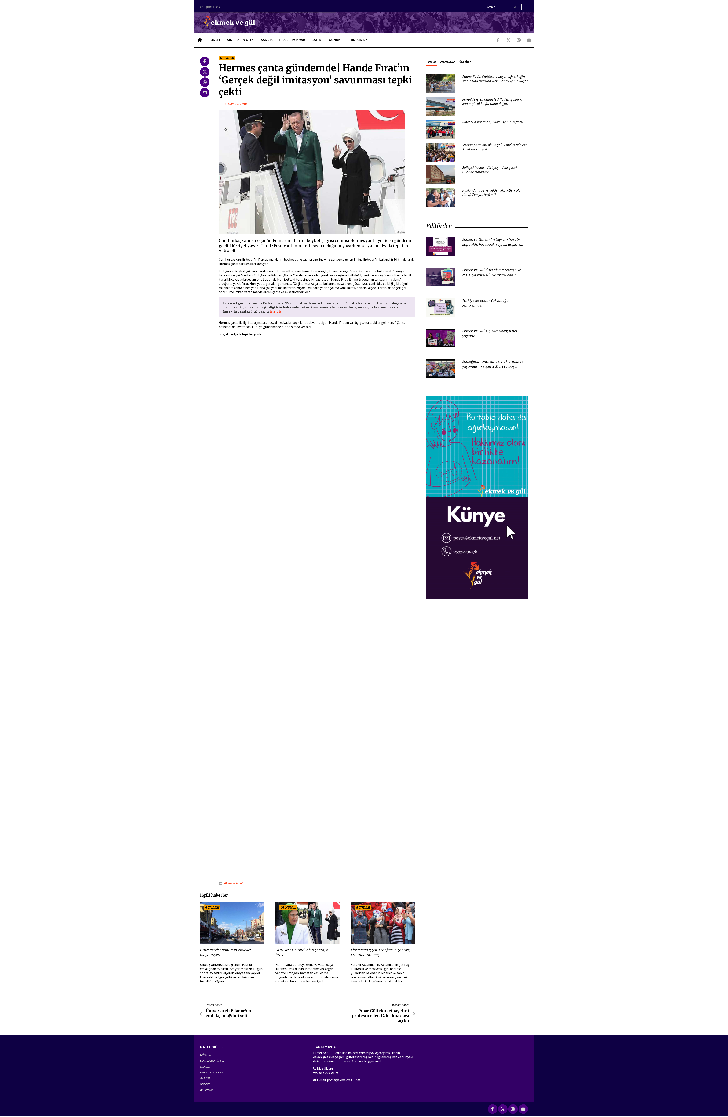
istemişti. (277, 311)
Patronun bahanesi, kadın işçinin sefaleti (492, 122)
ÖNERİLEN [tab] (465, 61)
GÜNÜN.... (336, 40)
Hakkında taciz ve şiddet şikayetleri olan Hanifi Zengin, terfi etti (492, 192)
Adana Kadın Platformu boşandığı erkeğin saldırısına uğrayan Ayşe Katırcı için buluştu (495, 78)
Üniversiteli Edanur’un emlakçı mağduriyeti (225, 952)
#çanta (240, 883)
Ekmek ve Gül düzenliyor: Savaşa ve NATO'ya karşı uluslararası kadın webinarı (491, 274)
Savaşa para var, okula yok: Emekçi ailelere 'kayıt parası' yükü (494, 146)
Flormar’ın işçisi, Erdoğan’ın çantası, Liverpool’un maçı (381, 952)
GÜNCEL (214, 40)
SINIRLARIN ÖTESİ (241, 40)
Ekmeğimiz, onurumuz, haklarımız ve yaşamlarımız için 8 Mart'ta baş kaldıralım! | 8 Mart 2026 (492, 366)
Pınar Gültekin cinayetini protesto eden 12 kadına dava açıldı (380, 1015)
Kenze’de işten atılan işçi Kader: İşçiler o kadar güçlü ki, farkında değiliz (492, 101)
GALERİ (316, 40)
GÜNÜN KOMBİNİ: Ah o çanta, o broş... (301, 952)
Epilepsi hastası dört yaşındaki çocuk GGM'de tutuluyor (489, 169)
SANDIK (267, 40)
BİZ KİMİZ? (359, 40)
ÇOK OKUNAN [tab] (448, 61)
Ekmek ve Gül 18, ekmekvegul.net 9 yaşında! (491, 333)
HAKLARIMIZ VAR (292, 40)
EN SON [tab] (432, 61)
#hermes (230, 883)
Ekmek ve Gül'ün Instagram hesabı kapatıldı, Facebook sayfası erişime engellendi (491, 244)
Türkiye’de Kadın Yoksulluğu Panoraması (485, 303)
